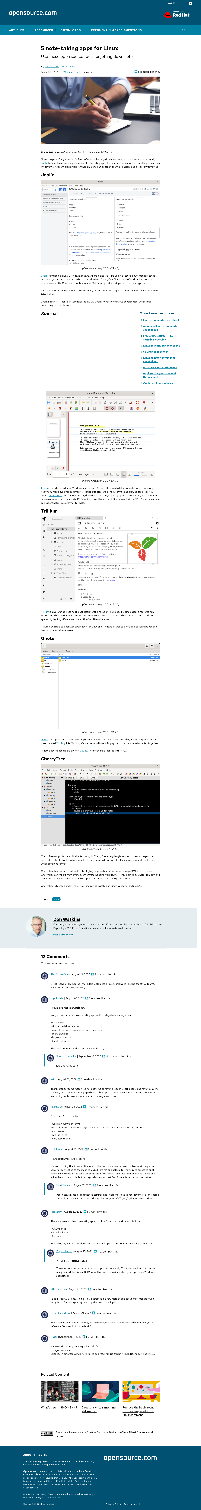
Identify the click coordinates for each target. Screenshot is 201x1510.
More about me (63, 934)
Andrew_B (56, 1106)
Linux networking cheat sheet (161, 345)
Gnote (44, 739)
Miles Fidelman (59, 1289)
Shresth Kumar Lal (66, 1056)
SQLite (144, 871)
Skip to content (114, 326)
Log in (171, 3)
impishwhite (57, 998)
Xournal (45, 488)
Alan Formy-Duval (60, 974)
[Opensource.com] (33, 14)
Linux (56, 899)
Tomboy (60, 743)
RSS (190, 3)
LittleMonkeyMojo (61, 1313)
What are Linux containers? (160, 367)
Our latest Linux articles (158, 383)
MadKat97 (56, 1211)
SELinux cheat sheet (155, 351)
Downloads (71, 30)
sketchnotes (55, 495)
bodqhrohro (57, 1149)
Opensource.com (33, 1471)
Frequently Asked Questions (116, 30)
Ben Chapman (64, 1185)
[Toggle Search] (183, 30)
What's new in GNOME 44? (59, 1407)
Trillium (45, 611)
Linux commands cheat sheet (161, 320)
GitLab (83, 750)
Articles (16, 30)
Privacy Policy (113, 1504)
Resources (43, 30)
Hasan (54, 1336)
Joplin (44, 163)
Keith (53, 1079)
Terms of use (131, 1504)
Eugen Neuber (64, 1251)
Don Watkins (52, 66)
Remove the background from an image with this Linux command (139, 1411)
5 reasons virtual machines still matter (99, 1409)
